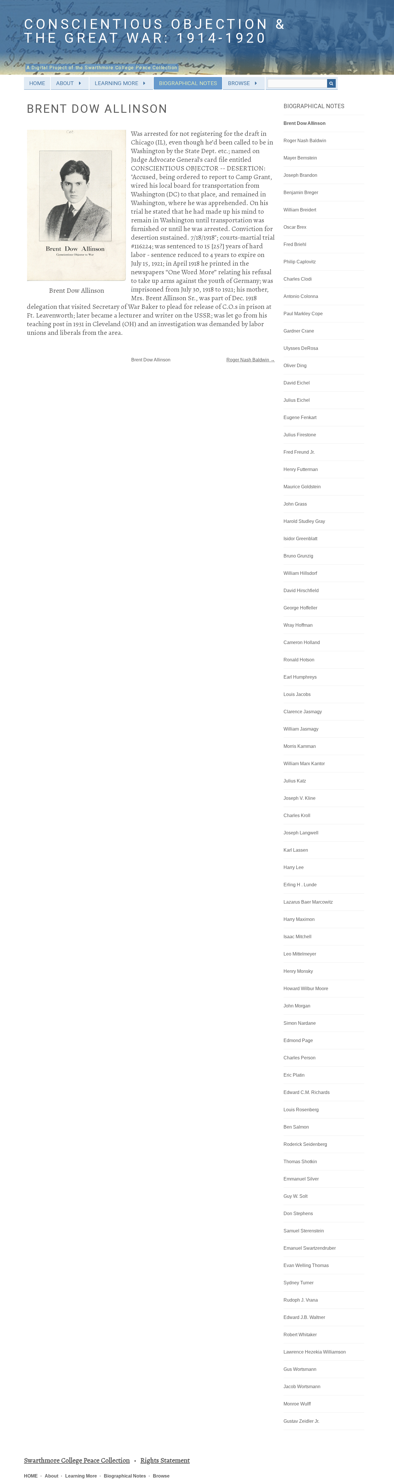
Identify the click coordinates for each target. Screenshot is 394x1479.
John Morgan (297, 1005)
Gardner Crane (299, 331)
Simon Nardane (300, 1023)
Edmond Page (298, 1040)
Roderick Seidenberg (305, 1144)
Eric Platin (294, 1075)
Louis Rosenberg (301, 1109)
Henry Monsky (298, 971)
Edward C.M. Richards (307, 1092)
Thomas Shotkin (300, 1161)
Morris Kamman (300, 746)
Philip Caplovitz (300, 261)
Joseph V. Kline (300, 798)
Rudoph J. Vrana (301, 1300)
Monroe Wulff (297, 1403)
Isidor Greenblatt (300, 538)
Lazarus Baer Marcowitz (308, 902)
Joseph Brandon (300, 175)
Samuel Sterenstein (304, 1230)
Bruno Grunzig (298, 555)
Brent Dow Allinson (305, 123)
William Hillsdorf (300, 573)
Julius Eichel (297, 400)
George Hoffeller (300, 607)
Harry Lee (294, 867)
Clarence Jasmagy (303, 711)
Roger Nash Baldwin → (250, 359)
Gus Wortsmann (300, 1369)
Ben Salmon (296, 1127)
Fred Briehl (295, 244)
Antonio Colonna (301, 296)
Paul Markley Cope (303, 313)
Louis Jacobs (297, 694)
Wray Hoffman (298, 625)
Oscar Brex (295, 227)
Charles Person (300, 1057)
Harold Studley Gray (304, 521)
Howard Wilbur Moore (306, 988)
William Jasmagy (301, 729)
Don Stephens (298, 1213)
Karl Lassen (296, 850)
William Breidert (300, 209)
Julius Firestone (300, 434)
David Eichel (297, 382)
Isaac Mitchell (298, 936)
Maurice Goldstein (302, 486)
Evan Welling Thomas (306, 1265)
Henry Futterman (301, 469)
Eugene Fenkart (300, 417)
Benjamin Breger (301, 192)
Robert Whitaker (300, 1334)
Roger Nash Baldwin (305, 140)
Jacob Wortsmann (302, 1386)
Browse (239, 83)
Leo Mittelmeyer (300, 953)
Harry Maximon (299, 919)
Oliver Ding (295, 365)
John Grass (295, 504)
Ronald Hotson (299, 659)
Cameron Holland (302, 642)
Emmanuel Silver (301, 1178)
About (65, 83)
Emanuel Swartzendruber (310, 1248)
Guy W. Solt (295, 1196)
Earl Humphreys (300, 677)
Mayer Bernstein (300, 157)
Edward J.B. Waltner (304, 1317)
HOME (37, 83)
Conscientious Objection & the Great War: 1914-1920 (155, 31)
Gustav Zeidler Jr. (301, 1421)
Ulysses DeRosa (301, 348)
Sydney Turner (299, 1282)
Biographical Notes (188, 83)
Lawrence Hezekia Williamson (315, 1352)
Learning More (116, 83)
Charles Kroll (297, 815)
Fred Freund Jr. (299, 452)
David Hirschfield (301, 590)
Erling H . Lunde (300, 884)
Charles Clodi (298, 279)
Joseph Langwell (301, 832)
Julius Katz (295, 780)
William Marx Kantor (304, 763)
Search (331, 83)
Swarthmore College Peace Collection (77, 1460)
